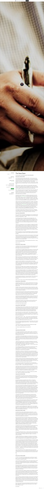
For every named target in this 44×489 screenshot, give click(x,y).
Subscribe (12, 188)
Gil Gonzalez (22, 88)
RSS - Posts (12, 181)
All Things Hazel (24, 204)
